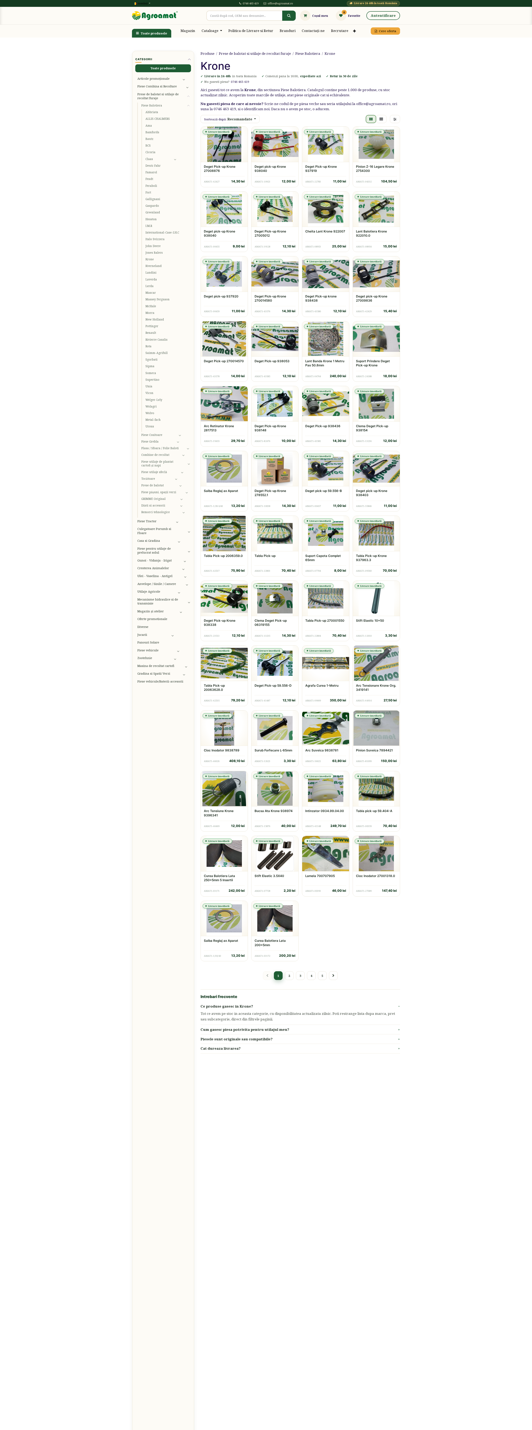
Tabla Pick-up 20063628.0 (214, 688)
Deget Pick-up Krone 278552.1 (270, 493)
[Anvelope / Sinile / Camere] (187, 583)
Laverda (151, 279)
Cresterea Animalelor (153, 568)
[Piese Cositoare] (184, 435)
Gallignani (152, 199)
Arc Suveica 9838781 (321, 750)
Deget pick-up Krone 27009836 (371, 298)
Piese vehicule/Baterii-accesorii (160, 681)
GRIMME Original (153, 499)
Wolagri (151, 406)
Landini (150, 272)
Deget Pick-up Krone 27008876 (219, 169)
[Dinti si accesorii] (184, 505)
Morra (149, 313)
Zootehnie (144, 658)
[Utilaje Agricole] (183, 591)
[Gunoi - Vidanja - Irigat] (186, 560)
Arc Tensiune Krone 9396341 (219, 813)
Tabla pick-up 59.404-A (374, 811)
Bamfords (152, 132)
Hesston (151, 219)
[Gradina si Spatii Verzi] (186, 673)
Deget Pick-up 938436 (322, 426)
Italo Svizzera (155, 239)
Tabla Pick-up (265, 556)
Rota (148, 346)
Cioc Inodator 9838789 (221, 750)
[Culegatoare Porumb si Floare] (188, 531)
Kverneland (153, 266)
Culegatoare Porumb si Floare (154, 531)
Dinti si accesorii (153, 505)
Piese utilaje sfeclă (154, 472)
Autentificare (383, 15)
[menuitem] (187, 31)
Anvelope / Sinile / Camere (156, 584)
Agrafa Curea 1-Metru (322, 685)
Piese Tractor (146, 521)
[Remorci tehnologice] (185, 512)
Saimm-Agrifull (156, 353)
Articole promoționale (153, 78)
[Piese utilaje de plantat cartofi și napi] (188, 463)
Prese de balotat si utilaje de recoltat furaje (158, 96)
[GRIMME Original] (184, 499)
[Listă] (381, 119)
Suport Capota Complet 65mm (323, 558)
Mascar (150, 293)
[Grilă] (371, 119)
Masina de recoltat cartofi (155, 666)
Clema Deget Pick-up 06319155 (271, 623)
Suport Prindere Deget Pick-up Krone (373, 363)
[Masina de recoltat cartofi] (187, 666)
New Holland (154, 319)
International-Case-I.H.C (162, 232)
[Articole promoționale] (185, 78)
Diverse (142, 627)
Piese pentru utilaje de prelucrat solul (154, 550)
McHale (150, 306)
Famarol (151, 172)
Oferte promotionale (152, 619)
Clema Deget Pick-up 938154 (372, 428)
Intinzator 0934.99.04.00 (324, 811)
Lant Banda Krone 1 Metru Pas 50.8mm (324, 363)
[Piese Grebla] (183, 441)
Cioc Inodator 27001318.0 (375, 876)
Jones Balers (154, 252)
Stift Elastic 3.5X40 (269, 876)
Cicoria (150, 152)
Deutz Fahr (153, 166)
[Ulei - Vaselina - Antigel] (186, 576)
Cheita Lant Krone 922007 (325, 231)
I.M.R (148, 226)
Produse (207, 53)
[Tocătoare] (182, 478)
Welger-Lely (153, 400)
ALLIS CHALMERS (157, 119)
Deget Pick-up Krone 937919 (321, 169)
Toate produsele (154, 33)
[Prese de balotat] (184, 485)
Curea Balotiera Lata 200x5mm (270, 943)
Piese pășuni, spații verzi (158, 492)
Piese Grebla (150, 441)
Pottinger (151, 326)
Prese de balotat (152, 485)
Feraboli (151, 186)
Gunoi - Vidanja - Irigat (154, 560)
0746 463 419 (251, 3)
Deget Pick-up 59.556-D (273, 685)
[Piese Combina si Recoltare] (187, 86)
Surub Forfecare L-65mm (273, 750)
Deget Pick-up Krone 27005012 (270, 233)
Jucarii (142, 634)
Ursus (149, 426)
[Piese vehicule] (183, 650)
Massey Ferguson (157, 299)
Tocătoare (148, 479)
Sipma (149, 366)
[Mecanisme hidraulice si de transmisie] (188, 601)
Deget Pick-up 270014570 (224, 361)
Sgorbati (151, 359)
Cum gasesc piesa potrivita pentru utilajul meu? (245, 1029)
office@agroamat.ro (280, 3)
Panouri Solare (148, 642)
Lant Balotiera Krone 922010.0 (371, 233)
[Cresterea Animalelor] (185, 568)
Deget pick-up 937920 (221, 296)
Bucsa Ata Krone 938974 (274, 811)
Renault (150, 333)
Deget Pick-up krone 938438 (321, 298)
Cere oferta (387, 31)
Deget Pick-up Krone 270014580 (270, 298)
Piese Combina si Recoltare (157, 86)
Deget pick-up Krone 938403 (371, 493)
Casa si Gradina (148, 540)
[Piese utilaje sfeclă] (185, 472)
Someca (150, 373)
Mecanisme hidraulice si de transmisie (157, 601)
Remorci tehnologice (155, 512)
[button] (230, 119)
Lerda (149, 286)
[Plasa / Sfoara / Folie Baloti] (188, 448)
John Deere (153, 246)
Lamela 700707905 (320, 876)
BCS (148, 145)
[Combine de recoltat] (185, 455)
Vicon (149, 393)
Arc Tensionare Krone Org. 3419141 (376, 688)
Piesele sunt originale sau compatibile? (237, 1039)
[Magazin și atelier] (184, 611)
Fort (148, 192)
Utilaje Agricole (148, 591)
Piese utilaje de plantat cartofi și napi (157, 463)
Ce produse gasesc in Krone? (227, 1006)
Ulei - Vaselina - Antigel (154, 576)
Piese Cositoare (151, 435)
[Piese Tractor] (182, 521)
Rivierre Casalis (156, 339)
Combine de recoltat (155, 455)
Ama (148, 125)
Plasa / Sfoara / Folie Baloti (160, 448)
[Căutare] (289, 16)
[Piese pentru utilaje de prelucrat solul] (188, 550)
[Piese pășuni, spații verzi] (187, 492)
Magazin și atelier (150, 611)
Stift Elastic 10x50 (370, 621)
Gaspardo (152, 206)
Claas (149, 159)
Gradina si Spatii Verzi (153, 673)
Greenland (152, 212)
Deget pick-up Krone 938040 (270, 169)
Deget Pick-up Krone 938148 (270, 428)
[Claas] (181, 159)
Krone (149, 259)
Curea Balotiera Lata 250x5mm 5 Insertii (219, 878)
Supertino (152, 380)
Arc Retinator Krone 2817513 (219, 428)
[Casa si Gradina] (183, 540)
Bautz (149, 139)
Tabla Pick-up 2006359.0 (223, 556)
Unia (148, 386)
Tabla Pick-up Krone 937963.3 (371, 558)
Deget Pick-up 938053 (272, 361)
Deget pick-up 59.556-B (323, 491)
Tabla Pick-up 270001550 (324, 621)
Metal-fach (153, 420)
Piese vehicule (148, 650)
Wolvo (149, 413)
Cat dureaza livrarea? (221, 1048)
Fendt (149, 179)
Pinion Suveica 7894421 (374, 750)
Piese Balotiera (151, 105)
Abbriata (151, 112)
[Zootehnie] (181, 658)
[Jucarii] (180, 634)
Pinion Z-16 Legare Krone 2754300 (375, 169)
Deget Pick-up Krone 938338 (219, 623)
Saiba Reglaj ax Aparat (221, 491)
